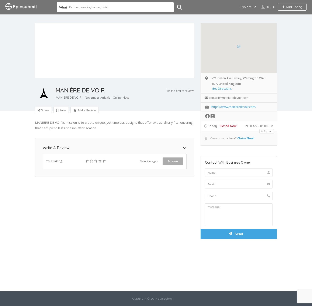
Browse (173, 161)
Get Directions (222, 88)
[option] (114, 50)
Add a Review (86, 110)
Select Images (149, 161)
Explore (246, 7)
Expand (267, 131)
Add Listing (293, 7)
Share (44, 110)
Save (62, 110)
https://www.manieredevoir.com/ (233, 107)
